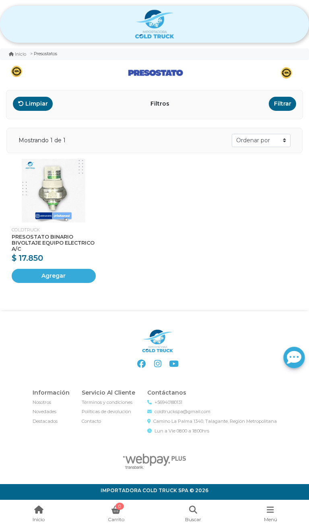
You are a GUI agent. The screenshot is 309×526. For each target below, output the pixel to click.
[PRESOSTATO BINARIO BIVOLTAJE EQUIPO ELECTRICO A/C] (53, 190)
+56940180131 (168, 402)
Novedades (44, 411)
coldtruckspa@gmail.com (182, 411)
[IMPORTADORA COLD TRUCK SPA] (154, 24)
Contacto (91, 421)
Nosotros (42, 402)
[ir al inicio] (157, 341)
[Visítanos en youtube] (173, 363)
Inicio (20, 54)
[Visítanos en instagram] (157, 363)
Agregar (53, 275)
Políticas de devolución (106, 411)
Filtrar (282, 103)
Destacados (45, 421)
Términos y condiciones (107, 402)
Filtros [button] (160, 103)
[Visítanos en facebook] (141, 363)
